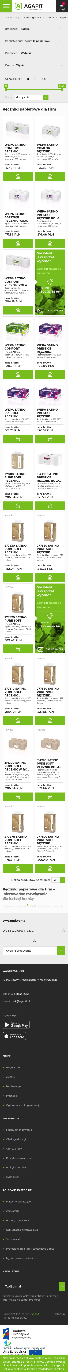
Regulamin (13, 1067)
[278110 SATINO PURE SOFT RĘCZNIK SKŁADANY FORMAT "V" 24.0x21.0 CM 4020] (18, 459)
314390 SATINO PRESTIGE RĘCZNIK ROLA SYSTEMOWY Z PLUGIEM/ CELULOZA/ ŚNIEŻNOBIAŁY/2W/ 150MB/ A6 (49, 477)
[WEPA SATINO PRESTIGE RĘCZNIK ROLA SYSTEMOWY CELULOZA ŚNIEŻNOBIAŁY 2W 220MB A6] (50, 196)
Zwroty (10, 1076)
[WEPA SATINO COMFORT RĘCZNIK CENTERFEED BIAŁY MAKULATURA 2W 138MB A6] (18, 130)
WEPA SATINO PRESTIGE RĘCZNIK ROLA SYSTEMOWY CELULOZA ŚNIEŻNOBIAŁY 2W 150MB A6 (16, 217)
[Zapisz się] (62, 1286)
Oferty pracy (14, 1148)
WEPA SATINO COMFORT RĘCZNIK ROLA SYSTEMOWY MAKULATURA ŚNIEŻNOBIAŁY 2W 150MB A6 (16, 282)
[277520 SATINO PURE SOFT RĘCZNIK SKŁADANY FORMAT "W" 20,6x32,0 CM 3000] (18, 602)
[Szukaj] (62, 930)
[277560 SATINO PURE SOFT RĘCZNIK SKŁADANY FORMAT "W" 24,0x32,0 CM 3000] (50, 674)
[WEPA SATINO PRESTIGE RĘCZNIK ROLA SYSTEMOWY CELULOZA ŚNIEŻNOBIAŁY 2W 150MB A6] (18, 196)
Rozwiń (31, 905)
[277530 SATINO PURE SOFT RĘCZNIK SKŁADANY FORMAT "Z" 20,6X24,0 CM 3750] (18, 531)
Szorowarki (13, 1239)
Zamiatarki (13, 1211)
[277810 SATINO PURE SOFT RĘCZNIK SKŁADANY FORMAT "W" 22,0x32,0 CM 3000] (18, 674)
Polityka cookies (16, 1167)
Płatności (12, 1095)
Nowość (9, 515)
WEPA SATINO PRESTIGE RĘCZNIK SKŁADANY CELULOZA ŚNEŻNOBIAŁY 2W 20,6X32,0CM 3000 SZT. (49, 349)
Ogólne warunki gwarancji (23, 1105)
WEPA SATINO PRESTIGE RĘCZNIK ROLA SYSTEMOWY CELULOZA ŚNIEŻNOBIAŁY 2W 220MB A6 (48, 215)
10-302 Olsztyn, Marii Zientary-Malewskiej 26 (30, 979)
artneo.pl (60, 1314)
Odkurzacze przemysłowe (22, 1229)
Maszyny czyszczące (18, 1201)
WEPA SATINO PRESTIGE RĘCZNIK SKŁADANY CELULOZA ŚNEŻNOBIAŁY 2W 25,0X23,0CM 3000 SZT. (16, 413)
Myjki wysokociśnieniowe (22, 1258)
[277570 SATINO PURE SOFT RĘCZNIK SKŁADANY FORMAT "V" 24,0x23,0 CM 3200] (18, 822)
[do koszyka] (18, 176)
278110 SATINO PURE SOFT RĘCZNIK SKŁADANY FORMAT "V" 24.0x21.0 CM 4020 (15, 477)
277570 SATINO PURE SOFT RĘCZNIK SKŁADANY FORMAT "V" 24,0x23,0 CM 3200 (16, 840)
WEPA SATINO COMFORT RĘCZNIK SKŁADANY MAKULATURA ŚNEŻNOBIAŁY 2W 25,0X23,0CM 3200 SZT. (16, 349)
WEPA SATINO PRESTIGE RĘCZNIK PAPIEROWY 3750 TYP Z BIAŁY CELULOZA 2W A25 (50, 413)
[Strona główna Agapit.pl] (29, 6)
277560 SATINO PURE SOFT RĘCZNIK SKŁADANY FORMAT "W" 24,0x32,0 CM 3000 (48, 692)
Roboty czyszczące (17, 1220)
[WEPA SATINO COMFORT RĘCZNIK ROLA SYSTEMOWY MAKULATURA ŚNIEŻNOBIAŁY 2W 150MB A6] (18, 263)
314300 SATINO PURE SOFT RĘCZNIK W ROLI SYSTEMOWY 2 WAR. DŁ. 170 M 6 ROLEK (17, 766)
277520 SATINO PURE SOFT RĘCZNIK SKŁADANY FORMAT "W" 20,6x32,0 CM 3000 (16, 621)
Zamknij (59, 1369)
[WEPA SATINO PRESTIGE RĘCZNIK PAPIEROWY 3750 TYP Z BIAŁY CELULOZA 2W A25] (50, 395)
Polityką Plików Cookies (40, 1361)
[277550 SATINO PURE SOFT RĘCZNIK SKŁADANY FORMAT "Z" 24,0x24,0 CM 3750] (50, 531)
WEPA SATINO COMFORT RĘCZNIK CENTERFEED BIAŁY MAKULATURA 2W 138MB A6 (18, 148)
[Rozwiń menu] (6, 6)
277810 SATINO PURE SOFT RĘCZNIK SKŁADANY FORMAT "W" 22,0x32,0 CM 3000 (15, 692)
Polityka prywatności (19, 1158)
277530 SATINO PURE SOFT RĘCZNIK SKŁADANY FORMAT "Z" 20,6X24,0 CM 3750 (16, 549)
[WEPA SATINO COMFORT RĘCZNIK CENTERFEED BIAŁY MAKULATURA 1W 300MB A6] (50, 130)
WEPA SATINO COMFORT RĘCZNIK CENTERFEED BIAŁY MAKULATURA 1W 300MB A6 (50, 148)
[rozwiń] (61, 29)
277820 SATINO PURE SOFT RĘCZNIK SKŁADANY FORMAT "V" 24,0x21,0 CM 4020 (48, 840)
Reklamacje (13, 1086)
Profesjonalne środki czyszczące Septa (30, 1248)
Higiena (7, 906)
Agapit (35, 1314)
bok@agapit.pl (21, 1001)
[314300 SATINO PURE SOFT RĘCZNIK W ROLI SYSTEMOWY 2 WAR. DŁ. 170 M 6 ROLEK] (18, 745)
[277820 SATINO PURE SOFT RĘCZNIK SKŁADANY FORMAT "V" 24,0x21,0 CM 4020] (50, 822)
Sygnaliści (12, 1177)
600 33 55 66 (21, 994)
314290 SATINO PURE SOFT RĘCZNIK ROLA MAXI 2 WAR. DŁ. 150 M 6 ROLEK (49, 764)
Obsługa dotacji (16, 1139)
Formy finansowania (19, 1129)
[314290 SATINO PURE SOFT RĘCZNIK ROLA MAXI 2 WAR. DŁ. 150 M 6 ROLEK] (50, 745)
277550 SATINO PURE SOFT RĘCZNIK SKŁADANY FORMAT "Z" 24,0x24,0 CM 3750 (48, 549)
